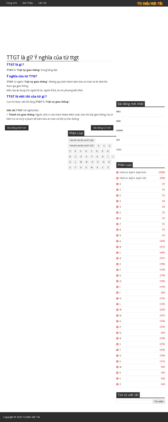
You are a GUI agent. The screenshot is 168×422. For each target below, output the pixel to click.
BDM (118, 121)
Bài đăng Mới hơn (16, 127)
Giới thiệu (27, 2)
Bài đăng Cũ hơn (102, 127)
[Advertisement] (84, 30)
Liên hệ (42, 2)
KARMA (119, 130)
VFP (118, 140)
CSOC (119, 149)
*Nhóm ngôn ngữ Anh (133, 172)
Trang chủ (11, 2)
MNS (118, 111)
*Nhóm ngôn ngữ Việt (133, 178)
